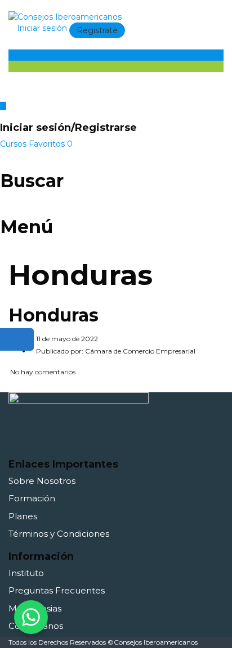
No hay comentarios (41, 372)
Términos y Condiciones (58, 533)
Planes (22, 516)
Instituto (26, 573)
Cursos (14, 144)
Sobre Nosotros (41, 480)
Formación (31, 498)
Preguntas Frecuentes (56, 590)
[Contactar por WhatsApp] (31, 617)
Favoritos (51, 144)
